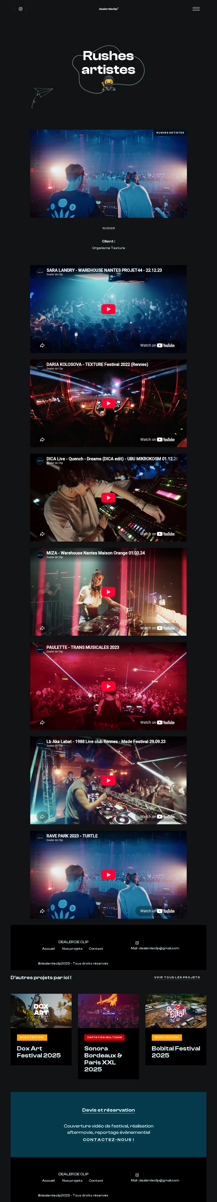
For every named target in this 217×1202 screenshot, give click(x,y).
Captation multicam (104, 1037)
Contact (96, 949)
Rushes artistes (170, 132)
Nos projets (72, 949)
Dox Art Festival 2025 (39, 1052)
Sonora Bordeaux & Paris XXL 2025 (103, 1059)
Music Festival (32, 1037)
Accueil (48, 949)
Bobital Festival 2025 (176, 1052)
